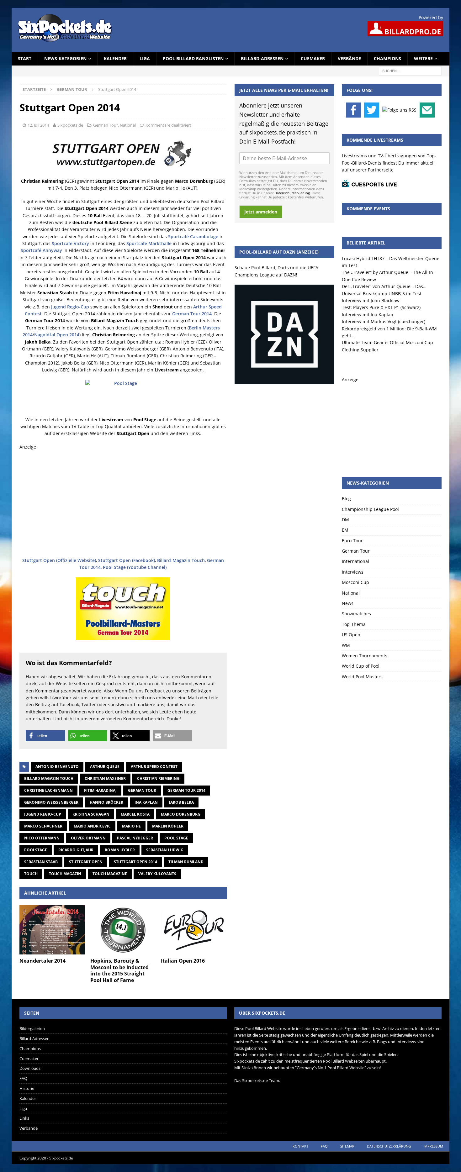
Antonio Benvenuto (57, 766)
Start (24, 58)
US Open (351, 635)
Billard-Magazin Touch (181, 560)
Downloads (29, 1068)
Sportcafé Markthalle (149, 243)
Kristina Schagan (90, 814)
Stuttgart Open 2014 (135, 862)
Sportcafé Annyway (41, 250)
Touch (31, 873)
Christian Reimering (158, 778)
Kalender (115, 58)
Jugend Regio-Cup (70, 307)
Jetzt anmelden (260, 212)
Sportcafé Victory (70, 243)
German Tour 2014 (192, 314)
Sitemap (347, 1146)
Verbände (349, 58)
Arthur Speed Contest (154, 766)
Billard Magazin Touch (48, 778)
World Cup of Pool (360, 666)
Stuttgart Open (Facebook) (126, 560)
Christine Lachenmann (48, 790)
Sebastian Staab (41, 862)
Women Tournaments (364, 656)
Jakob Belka (181, 802)
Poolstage (35, 850)
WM (346, 645)
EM (345, 530)
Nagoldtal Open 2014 (56, 335)
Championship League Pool (370, 509)
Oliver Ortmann (88, 838)
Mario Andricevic (92, 826)
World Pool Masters (362, 677)
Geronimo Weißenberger (51, 802)
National (128, 125)
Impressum (433, 1146)
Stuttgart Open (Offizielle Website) (59, 560)
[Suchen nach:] (410, 70)
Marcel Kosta (135, 814)
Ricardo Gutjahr (75, 850)
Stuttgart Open (86, 862)
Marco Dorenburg (180, 814)
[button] (45, 735)
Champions (387, 58)
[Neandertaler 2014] (52, 929)
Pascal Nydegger (135, 838)
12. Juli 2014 (38, 125)
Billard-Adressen (262, 58)
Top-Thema (354, 624)
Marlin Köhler (167, 826)
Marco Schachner (43, 826)
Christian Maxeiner (105, 778)
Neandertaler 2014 (42, 960)
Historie (26, 1088)
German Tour (105, 125)
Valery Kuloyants (157, 873)
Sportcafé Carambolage (193, 236)
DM (345, 520)
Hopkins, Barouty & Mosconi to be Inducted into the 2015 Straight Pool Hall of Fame (119, 970)
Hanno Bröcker (106, 802)
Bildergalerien (32, 1028)
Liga (145, 58)
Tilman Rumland (186, 862)
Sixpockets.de (70, 125)
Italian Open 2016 (183, 960)
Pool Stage (176, 838)
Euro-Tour (352, 541)
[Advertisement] (123, 504)
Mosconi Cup (355, 582)
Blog (346, 499)
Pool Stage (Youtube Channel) (135, 567)
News (347, 603)
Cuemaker (313, 58)
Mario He (131, 826)
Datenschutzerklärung (292, 193)
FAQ (23, 1078)
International (355, 561)
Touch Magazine (110, 873)
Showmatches (356, 614)
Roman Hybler (120, 850)
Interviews (352, 572)
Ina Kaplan (146, 802)
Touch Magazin (65, 873)
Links (24, 1118)
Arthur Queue (104, 766)
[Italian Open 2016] (193, 929)
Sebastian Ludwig (164, 850)
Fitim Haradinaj (100, 790)
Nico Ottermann (42, 838)
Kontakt (300, 1146)
